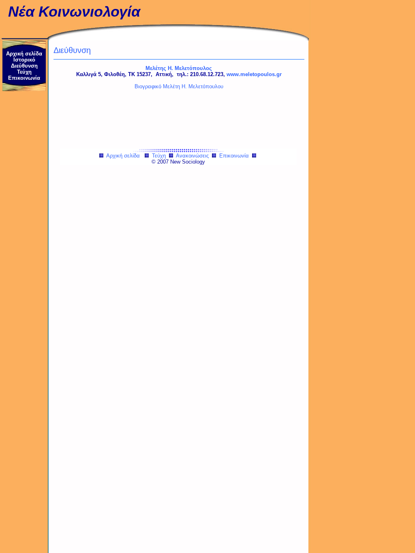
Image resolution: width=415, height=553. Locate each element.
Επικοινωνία (24, 78)
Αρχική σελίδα (24, 54)
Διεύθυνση (24, 66)
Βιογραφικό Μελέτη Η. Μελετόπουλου (179, 86)
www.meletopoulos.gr (254, 74)
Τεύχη (24, 72)
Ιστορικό (24, 60)
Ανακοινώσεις (192, 156)
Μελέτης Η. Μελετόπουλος (178, 68)
